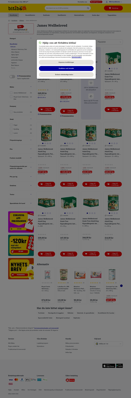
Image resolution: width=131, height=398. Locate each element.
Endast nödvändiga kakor (66, 74)
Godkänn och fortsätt (66, 68)
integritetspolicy (76, 57)
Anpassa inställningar (66, 62)
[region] (66, 59)
